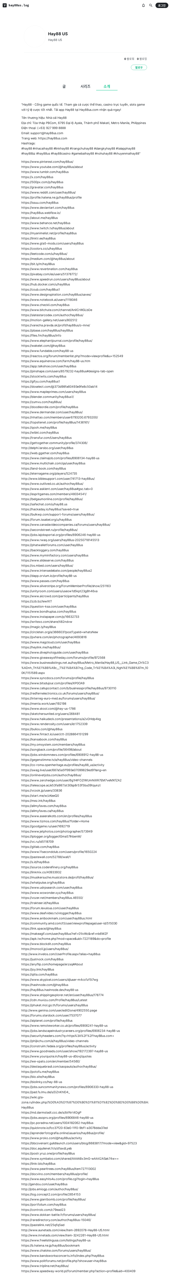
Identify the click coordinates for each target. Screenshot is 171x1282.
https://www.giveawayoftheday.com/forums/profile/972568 (63, 657)
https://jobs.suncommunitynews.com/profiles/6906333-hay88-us (67, 1087)
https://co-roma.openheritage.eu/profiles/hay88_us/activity (62, 765)
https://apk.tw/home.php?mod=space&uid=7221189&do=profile (66, 938)
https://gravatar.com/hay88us (42, 187)
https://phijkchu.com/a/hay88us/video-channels (55, 1041)
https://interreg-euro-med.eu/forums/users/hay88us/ (58, 698)
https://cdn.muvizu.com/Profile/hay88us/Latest (54, 1000)
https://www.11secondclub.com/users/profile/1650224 (59, 852)
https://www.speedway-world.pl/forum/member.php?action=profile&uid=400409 (78, 1271)
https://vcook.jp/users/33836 (41, 790)
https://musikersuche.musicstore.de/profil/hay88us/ (57, 877)
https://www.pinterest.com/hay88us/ (47, 161)
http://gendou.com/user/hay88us (44, 1184)
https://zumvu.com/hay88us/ (41, 402)
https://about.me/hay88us (39, 218)
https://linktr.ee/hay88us (38, 238)
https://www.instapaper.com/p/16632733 (50, 616)
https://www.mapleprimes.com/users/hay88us (53, 392)
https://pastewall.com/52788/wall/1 (46, 857)
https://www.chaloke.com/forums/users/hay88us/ (56, 1250)
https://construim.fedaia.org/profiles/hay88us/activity (58, 1046)
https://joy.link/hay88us (37, 969)
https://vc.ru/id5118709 (37, 841)
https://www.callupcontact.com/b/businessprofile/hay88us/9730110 (68, 688)
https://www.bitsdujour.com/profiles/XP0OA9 (52, 683)
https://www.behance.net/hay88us (45, 223)
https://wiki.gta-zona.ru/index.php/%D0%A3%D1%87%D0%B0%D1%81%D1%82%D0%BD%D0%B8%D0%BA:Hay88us (85, 1102)
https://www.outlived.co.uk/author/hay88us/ (52, 483)
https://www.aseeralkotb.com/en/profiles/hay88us (56, 816)
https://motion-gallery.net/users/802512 (49, 320)
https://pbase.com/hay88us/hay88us (47, 330)
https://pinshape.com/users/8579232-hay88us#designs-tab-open (67, 371)
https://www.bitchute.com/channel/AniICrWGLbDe (56, 310)
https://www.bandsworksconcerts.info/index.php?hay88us (62, 1255)
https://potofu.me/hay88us (40, 1071)
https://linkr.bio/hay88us (38, 1163)
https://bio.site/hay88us (38, 1076)
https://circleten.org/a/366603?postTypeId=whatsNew (59, 632)
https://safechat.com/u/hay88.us (44, 504)
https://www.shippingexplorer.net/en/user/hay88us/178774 (62, 995)
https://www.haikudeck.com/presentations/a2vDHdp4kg (61, 719)
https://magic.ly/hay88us (38, 627)
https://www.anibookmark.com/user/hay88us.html (56, 918)
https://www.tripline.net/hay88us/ (45, 1266)
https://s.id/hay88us (35, 862)
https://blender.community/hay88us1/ (47, 397)
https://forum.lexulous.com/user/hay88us (50, 908)
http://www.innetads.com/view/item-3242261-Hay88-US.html (65, 1235)
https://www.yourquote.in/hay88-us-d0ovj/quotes (56, 1056)
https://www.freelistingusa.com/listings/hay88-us (56, 1240)
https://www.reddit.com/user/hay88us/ (48, 192)
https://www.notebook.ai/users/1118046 (49, 299)
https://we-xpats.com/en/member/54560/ (50, 1061)
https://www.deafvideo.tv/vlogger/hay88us (51, 913)
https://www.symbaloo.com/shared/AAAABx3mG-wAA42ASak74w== (70, 1158)
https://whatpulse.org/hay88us (43, 882)
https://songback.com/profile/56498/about (51, 749)
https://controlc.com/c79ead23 (43, 1209)
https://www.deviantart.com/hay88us (47, 207)
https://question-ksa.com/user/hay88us (48, 606)
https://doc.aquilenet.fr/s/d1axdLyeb (46, 1148)
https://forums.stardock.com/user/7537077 (51, 1015)
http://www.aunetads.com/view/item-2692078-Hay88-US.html (65, 1230)
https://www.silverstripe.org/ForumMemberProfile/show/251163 (66, 586)
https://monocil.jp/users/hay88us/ (44, 949)
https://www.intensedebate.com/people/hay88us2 (56, 570)
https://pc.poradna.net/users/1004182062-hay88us (57, 1123)
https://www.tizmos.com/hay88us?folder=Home (55, 821)
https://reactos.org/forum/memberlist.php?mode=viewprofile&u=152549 (72, 356)
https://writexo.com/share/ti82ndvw (46, 621)
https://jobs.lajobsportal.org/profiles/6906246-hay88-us (60, 535)
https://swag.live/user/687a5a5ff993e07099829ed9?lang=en (64, 770)
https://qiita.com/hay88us (39, 974)
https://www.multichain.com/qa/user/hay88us (53, 463)
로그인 (162, 5)
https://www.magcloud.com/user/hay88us (50, 642)
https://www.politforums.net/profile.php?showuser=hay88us (64, 1261)
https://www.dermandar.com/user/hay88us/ (52, 412)
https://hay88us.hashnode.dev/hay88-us (49, 990)
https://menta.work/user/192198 (43, 703)
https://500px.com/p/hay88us (42, 182)
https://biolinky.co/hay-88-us (41, 1082)
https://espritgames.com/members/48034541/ (54, 494)
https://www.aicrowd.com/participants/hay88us (55, 596)
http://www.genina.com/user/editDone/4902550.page (59, 1010)
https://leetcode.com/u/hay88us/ (44, 253)
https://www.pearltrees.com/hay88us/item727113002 (58, 1169)
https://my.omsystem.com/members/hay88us (53, 744)
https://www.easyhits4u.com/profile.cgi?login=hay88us (60, 1179)
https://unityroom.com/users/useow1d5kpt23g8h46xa (59, 591)
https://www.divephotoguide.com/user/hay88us (54, 652)
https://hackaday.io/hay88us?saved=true (50, 509)
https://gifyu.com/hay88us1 (40, 381)
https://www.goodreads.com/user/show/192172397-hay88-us (64, 1051)
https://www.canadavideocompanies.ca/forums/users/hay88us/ (65, 524)
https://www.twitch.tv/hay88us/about (47, 228)
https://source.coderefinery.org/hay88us (49, 867)
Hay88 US (58, 33)
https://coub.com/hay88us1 (40, 289)
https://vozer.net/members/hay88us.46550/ (52, 898)
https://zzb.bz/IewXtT (36, 601)
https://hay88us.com (52, 138)
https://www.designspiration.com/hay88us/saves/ (56, 294)
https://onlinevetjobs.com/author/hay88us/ (51, 775)
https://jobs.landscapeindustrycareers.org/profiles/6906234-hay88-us (70, 1031)
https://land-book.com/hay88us (43, 468)
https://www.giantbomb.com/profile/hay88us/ (53, 1199)
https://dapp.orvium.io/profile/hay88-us (49, 576)
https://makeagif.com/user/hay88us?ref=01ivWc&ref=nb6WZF (64, 933)
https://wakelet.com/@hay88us (43, 345)
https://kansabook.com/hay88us (44, 739)
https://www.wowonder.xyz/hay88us (47, 892)
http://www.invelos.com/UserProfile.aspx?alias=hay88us (60, 954)
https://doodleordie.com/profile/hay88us (49, 407)
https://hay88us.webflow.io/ (41, 213)
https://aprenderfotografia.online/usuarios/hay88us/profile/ (62, 1133)
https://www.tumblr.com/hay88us (45, 172)
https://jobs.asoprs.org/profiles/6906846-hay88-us (57, 1117)
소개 (107, 86)
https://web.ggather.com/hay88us (45, 453)
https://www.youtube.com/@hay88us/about (52, 167)
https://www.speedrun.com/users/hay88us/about (55, 279)
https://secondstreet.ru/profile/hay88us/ (49, 530)
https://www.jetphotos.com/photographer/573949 (57, 831)
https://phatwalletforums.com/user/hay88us (52, 545)
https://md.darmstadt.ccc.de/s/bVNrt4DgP (51, 1112)
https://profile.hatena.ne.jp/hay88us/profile (51, 197)
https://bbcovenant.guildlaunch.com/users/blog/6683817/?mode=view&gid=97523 (79, 1143)
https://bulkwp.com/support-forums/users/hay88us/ (58, 514)
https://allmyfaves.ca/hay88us (42, 811)
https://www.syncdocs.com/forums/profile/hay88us (57, 678)
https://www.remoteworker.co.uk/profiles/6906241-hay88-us (64, 1025)
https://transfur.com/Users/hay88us (46, 437)
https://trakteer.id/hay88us (40, 903)
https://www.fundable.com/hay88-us (47, 351)
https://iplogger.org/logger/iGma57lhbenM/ (51, 836)
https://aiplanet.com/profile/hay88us (46, 1020)
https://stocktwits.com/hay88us (43, 376)
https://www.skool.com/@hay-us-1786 (48, 708)
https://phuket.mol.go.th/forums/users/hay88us (54, 1005)
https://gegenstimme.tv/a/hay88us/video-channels (56, 759)
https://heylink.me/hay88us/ (41, 647)
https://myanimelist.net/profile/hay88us (49, 233)
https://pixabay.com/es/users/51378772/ (49, 274)
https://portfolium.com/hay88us (43, 1204)
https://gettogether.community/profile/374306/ (54, 443)
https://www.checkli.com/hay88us (45, 305)
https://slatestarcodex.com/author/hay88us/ (52, 315)
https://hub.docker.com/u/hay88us (45, 284)
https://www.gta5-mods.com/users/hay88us (52, 243)
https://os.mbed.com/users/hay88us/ (47, 565)
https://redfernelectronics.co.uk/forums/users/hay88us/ (60, 693)
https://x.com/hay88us (37, 177)
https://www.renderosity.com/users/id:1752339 (54, 724)
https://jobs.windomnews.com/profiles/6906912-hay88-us (62, 754)
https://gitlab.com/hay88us (40, 847)
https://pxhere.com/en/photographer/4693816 (54, 637)
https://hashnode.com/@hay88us (44, 985)
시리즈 (85, 86)
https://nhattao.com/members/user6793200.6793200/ (59, 417)
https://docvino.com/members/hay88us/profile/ (54, 1174)
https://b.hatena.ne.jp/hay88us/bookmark (50, 1245)
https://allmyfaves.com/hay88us (43, 806)
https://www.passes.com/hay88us (45, 581)
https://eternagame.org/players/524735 (49, 473)
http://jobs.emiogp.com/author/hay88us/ (49, 1189)
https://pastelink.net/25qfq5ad (42, 1225)
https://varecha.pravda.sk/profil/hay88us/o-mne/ (55, 325)
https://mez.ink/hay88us (38, 800)
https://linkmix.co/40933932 (41, 872)
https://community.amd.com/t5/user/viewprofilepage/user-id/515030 (69, 923)
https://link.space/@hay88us (41, 928)
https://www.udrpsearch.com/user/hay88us (51, 887)
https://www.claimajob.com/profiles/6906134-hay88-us (60, 458)
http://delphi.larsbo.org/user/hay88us (47, 448)
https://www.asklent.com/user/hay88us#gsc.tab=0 (57, 489)
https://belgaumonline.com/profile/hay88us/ (52, 499)
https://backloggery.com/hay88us (45, 550)
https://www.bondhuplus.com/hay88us (48, 611)
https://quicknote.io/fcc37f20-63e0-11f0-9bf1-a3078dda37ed (64, 1128)
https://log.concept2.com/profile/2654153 (50, 1194)
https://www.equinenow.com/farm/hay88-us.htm (55, 361)
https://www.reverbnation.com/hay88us (49, 269)
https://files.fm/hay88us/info (41, 335)
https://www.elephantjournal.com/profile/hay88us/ (56, 340)
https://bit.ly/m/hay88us (38, 264)
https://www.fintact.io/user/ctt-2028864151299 (54, 734)
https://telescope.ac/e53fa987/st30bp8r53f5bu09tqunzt (61, 785)
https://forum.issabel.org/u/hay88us (46, 519)
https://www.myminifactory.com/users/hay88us (54, 555)
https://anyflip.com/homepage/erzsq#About (52, 964)
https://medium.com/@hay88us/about (48, 259)
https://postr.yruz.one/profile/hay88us (48, 1153)
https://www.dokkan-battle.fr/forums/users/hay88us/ (58, 1214)
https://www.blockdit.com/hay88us (46, 944)
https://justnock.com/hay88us (42, 959)
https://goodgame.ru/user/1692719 (45, 826)
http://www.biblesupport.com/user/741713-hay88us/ (58, 478)
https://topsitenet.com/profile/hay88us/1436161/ (55, 422)
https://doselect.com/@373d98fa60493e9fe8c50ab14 (59, 386)
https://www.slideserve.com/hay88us (47, 560)
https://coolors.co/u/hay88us (41, 248)
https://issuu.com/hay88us (39, 202)
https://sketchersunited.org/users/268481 (50, 714)
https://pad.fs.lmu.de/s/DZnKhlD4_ (45, 1092)
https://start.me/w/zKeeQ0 (40, 795)
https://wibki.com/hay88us (40, 432)
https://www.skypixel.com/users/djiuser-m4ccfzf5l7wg (59, 979)
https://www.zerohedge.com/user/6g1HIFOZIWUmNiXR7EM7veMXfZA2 (71, 780)
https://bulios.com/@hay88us (41, 729)
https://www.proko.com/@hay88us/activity (51, 1138)
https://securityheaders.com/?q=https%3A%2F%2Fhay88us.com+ (67, 1036)
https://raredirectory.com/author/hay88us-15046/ (56, 1220)
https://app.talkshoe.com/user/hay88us (48, 366)
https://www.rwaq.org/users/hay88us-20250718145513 (60, 540)
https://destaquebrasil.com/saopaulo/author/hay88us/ (59, 1066)
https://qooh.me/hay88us (39, 427)
